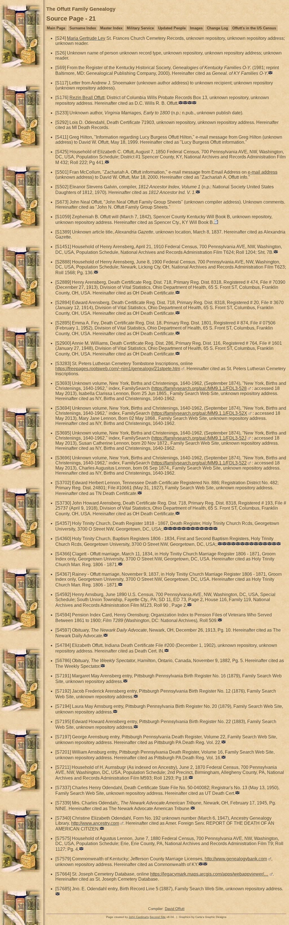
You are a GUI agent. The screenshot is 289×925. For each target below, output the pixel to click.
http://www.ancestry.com (95, 823)
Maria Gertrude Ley (86, 38)
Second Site (158, 917)
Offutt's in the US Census (254, 28)
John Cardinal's (139, 917)
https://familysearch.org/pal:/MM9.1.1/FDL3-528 (199, 388)
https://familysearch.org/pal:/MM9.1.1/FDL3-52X (199, 413)
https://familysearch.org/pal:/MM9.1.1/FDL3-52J (199, 438)
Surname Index (82, 28)
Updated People (172, 28)
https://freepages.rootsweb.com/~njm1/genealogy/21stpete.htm (117, 368)
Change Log (217, 28)
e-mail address (262, 172)
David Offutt (175, 909)
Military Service (140, 28)
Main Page (56, 28)
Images (196, 28)
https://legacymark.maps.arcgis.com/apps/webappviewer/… (209, 874)
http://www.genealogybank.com (236, 858)
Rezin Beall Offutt (86, 97)
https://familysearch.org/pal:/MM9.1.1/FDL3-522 (199, 463)
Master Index (111, 28)
